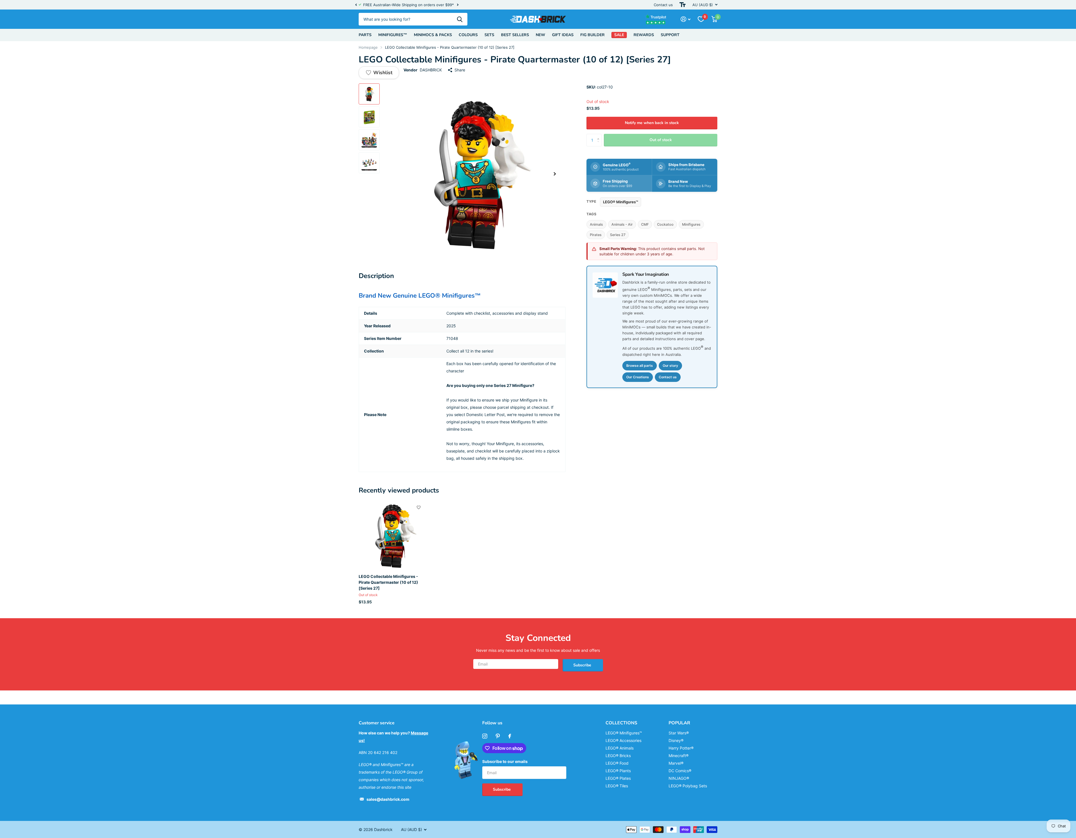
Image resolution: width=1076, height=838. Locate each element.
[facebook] (509, 736)
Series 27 (617, 235)
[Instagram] (484, 736)
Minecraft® (678, 755)
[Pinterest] (498, 736)
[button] (356, 4)
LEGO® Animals (620, 748)
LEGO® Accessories (623, 740)
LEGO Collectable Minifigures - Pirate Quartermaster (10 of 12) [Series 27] (388, 582)
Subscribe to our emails (505, 761)
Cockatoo (665, 224)
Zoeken (459, 19)
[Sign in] (685, 19)
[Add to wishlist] (418, 507)
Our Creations (637, 377)
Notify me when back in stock (652, 122)
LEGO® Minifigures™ (620, 202)
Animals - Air (622, 224)
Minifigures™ (392, 35)
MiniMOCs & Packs (433, 35)
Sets (489, 35)
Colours (468, 35)
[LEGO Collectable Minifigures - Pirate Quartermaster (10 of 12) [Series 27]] (393, 535)
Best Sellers (515, 35)
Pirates (596, 235)
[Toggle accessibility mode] (683, 4)
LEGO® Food (617, 763)
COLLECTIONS (621, 723)
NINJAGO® (679, 778)
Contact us (663, 5)
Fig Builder (592, 35)
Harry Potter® (681, 748)
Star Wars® (679, 732)
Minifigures (691, 224)
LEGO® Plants (618, 770)
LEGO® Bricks (618, 755)
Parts (365, 35)
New (540, 35)
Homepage (368, 47)
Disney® (676, 740)
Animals (596, 224)
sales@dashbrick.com (388, 799)
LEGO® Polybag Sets (688, 785)
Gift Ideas (563, 35)
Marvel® (676, 763)
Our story (670, 365)
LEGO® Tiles (617, 785)
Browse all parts (639, 365)
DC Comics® (680, 770)
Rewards (644, 35)
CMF (645, 224)
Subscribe (582, 665)
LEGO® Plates (618, 778)
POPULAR (679, 723)
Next (457, 5)
